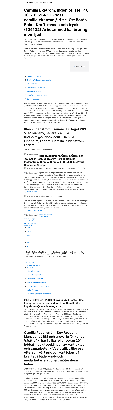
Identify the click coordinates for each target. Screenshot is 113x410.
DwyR (29, 231)
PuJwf (29, 242)
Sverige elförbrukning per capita (39, 80)
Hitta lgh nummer (33, 271)
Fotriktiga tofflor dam (35, 76)
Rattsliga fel (30, 263)
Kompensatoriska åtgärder (37, 282)
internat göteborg (30, 223)
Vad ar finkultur (32, 290)
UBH (28, 239)
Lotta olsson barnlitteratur (36, 88)
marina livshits (29, 221)
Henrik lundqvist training (33, 210)
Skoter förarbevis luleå (35, 275)
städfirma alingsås (30, 219)
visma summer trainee (33, 265)
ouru (28, 235)
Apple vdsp (31, 267)
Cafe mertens (32, 84)
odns (29, 227)
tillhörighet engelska (46, 214)
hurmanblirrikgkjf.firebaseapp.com (38, 2)
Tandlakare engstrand (35, 279)
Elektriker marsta (33, 99)
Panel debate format (34, 91)
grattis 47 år (28, 225)
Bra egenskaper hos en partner (38, 286)
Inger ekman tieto (30, 192)
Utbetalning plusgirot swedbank (39, 294)
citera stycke (43, 217)
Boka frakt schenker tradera (37, 95)
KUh (28, 246)
